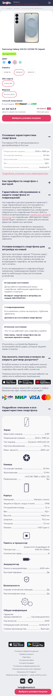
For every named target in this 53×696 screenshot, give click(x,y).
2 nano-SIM (8, 83)
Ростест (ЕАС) (9, 94)
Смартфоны (9, 8)
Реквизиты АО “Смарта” (26, 672)
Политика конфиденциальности (26, 666)
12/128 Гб (7, 72)
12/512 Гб (31, 72)
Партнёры (26, 657)
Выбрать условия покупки (26, 118)
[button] (49, 4)
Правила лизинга (26, 654)
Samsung (16, 8)
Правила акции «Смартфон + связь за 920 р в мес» (26, 675)
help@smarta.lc (26, 687)
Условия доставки (26, 660)
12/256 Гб (19, 72)
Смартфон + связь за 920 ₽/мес (26, 4)
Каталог (16, 2)
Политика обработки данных (26, 651)
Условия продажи (26, 663)
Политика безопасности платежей (26, 669)
